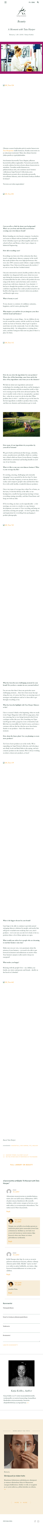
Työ (30, 1145)
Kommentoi (6, 1335)
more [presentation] (17, 1502)
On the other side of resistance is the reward (21, 1157)
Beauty (22, 21)
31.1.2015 (16, 1192)
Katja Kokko (21, 16)
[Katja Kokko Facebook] (35, 1521)
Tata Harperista (8, 151)
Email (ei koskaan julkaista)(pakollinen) (15, 1317)
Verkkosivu (6, 1326)
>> (28, 1403)
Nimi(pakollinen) (8, 1308)
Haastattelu (15, 1145)
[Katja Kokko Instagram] (38, 1521)
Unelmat (35, 1145)
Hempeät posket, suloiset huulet (17, 1155)
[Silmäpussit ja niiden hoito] (21, 1452)
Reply (8, 1211)
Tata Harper (24, 1145)
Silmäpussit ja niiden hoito (14, 1475)
